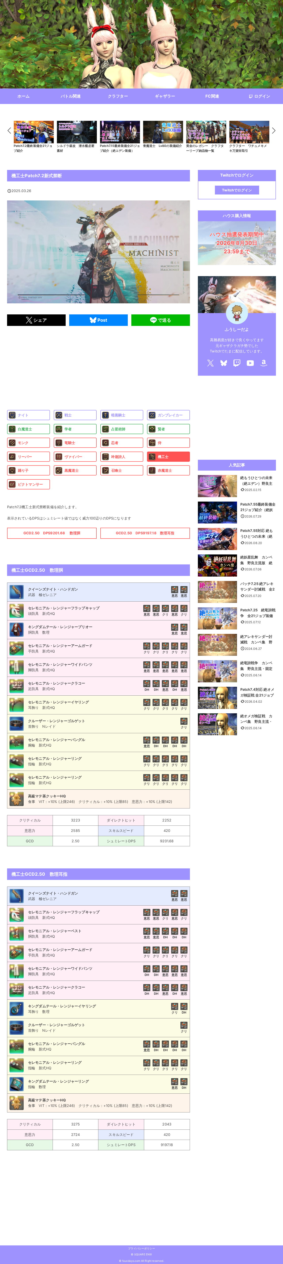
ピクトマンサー (30, 484)
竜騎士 (70, 443)
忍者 (114, 443)
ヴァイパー (73, 456)
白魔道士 (25, 429)
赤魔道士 (165, 470)
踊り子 (23, 470)
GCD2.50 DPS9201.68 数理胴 (51, 533)
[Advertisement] (98, 368)
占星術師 (118, 429)
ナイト (23, 415)
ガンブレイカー (170, 415)
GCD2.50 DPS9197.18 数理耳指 (145, 533)
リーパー (25, 456)
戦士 (68, 415)
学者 (68, 429)
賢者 (161, 429)
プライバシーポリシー (141, 1248)
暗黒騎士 (118, 415)
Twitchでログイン (237, 190)
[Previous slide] (11, 130)
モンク (23, 443)
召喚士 (116, 470)
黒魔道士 (72, 470)
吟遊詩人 (118, 456)
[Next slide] (272, 130)
